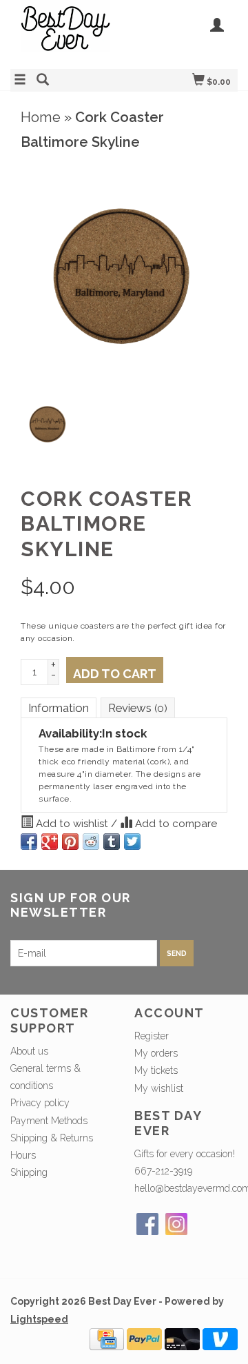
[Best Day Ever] (67, 32)
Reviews (137, 708)
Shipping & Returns (51, 1137)
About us (29, 1051)
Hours (23, 1155)
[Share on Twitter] (132, 841)
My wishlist (158, 1088)
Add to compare (174, 823)
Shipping (29, 1172)
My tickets (156, 1070)
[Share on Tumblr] (111, 841)
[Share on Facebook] (29, 841)
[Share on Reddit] (91, 841)
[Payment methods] (107, 1337)
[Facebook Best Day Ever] (147, 1224)
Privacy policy (40, 1102)
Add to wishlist (72, 823)
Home (41, 117)
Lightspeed (39, 1319)
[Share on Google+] (49, 841)
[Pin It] (70, 841)
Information (58, 708)
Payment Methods (48, 1120)
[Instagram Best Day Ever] (176, 1224)
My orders (156, 1053)
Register (151, 1035)
